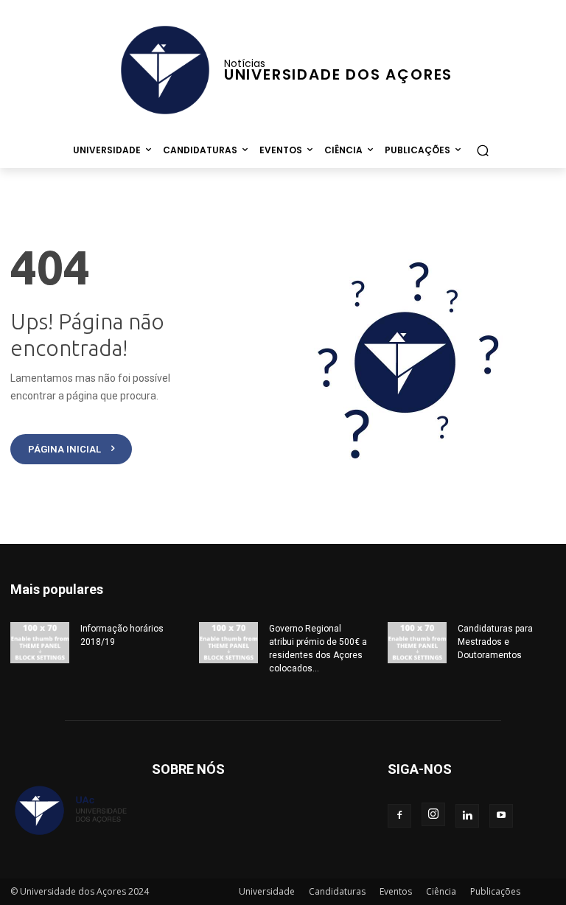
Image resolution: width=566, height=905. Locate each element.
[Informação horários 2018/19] (39, 642)
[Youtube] (501, 816)
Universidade (267, 891)
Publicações (495, 891)
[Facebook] (399, 816)
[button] (482, 150)
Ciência (441, 891)
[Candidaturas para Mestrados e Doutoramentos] (417, 642)
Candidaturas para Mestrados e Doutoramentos (495, 641)
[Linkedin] (467, 816)
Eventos (396, 891)
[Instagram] (433, 814)
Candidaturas (337, 891)
